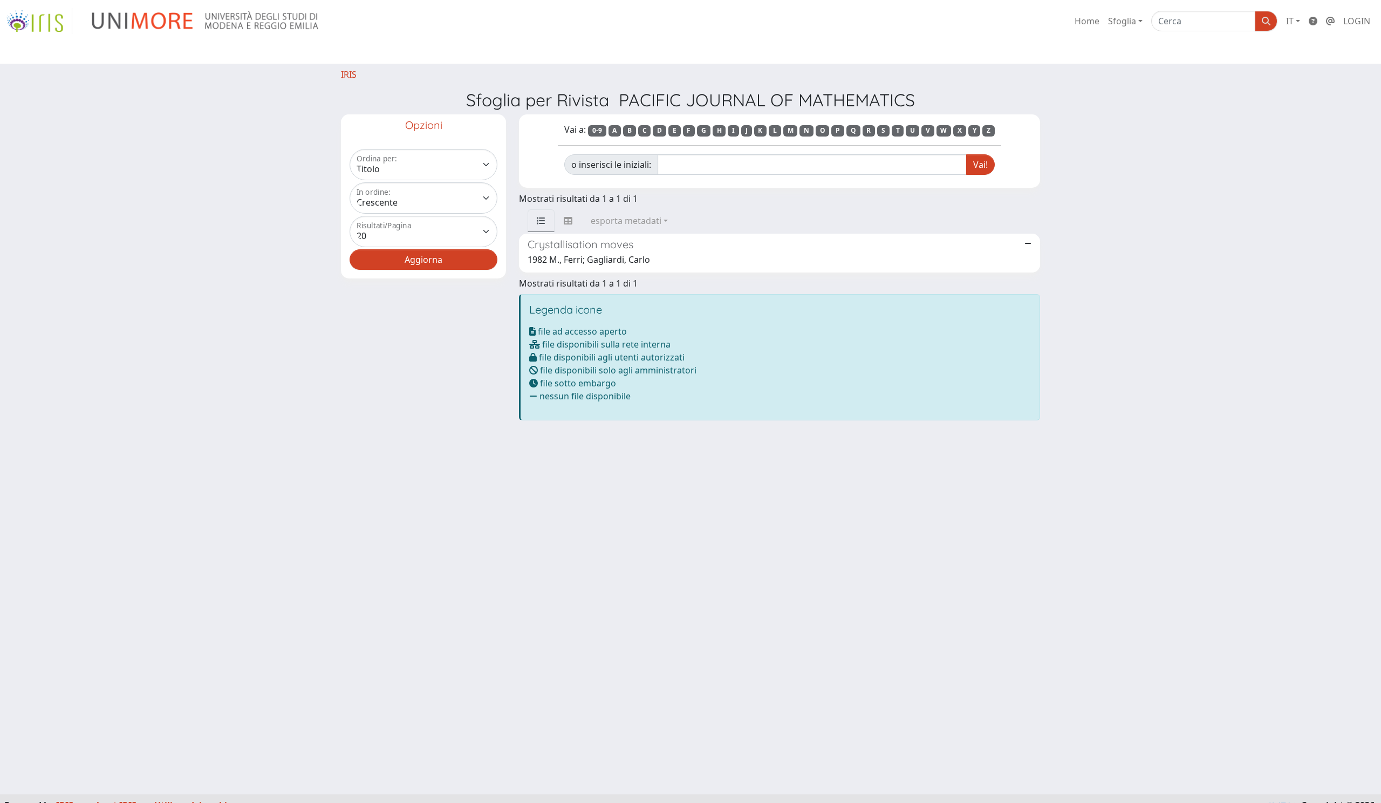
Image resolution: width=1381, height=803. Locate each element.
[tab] (541, 220)
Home (1087, 21)
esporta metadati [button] (626, 221)
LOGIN (1356, 21)
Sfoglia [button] (1122, 21)
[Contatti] (1330, 21)
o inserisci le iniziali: (611, 165)
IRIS (349, 74)
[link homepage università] (206, 21)
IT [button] (1290, 21)
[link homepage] (39, 21)
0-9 (597, 130)
